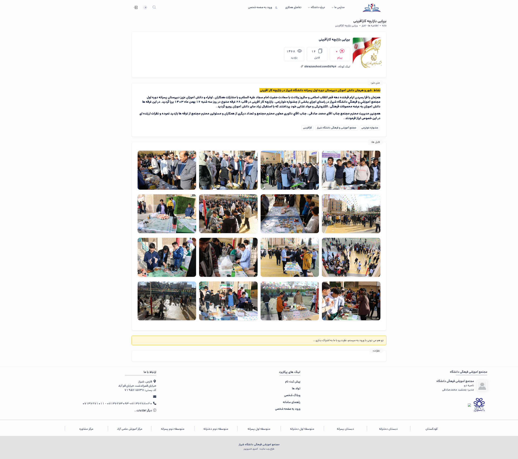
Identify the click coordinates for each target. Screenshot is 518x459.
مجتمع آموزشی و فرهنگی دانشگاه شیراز (336, 127)
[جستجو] (154, 7)
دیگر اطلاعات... (143, 410)
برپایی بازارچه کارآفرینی (346, 25)
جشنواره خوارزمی (369, 127)
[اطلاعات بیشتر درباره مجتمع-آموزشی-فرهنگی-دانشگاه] (482, 386)
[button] (302, 66)
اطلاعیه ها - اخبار (370, 25)
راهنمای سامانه (291, 402)
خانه (384, 25)
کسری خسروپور (259, 449)
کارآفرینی (307, 127)
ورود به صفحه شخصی (287, 409)
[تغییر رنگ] (145, 7)
